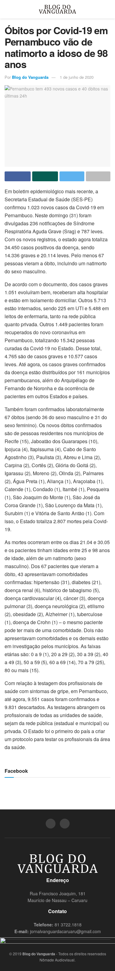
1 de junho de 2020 (77, 77)
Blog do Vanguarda (30, 77)
